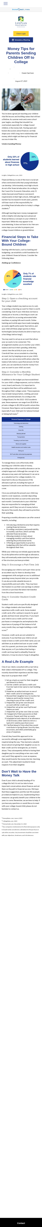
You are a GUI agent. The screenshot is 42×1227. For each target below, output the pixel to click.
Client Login (21, 34)
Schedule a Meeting (22, 40)
